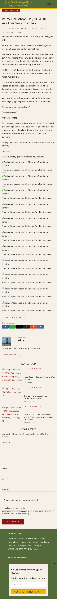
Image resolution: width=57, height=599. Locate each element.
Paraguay (38, 545)
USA (36, 548)
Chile (34, 538)
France (23, 542)
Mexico (12, 545)
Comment (7, 443)
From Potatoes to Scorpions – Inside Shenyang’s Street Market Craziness (38, 417)
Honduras (44, 542)
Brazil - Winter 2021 (11, 10)
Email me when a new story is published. (21, 500)
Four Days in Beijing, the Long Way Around (39, 378)
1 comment (45, 28)
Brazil (6, 317)
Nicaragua (21, 545)
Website (5, 489)
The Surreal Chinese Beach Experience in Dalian (36, 397)
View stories (10, 355)
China (41, 538)
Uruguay (28, 548)
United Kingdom (15, 548)
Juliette (24, 28)
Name (5, 468)
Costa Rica (13, 542)
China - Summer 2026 (32, 369)
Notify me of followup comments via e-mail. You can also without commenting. (26, 512)
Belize (21, 538)
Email (5, 479)
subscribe (6, 514)
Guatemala (33, 542)
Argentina (12, 538)
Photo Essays (17, 317)
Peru (30, 545)
